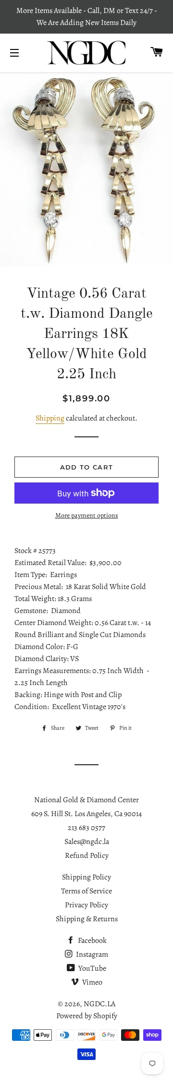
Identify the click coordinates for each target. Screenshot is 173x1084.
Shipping (50, 418)
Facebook (91, 940)
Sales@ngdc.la (86, 841)
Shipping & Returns (87, 919)
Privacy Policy (86, 905)
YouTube (91, 968)
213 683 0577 (86, 827)
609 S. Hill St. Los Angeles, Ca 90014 (86, 813)
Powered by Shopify (86, 1016)
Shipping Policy (86, 877)
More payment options (86, 515)
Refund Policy (87, 855)
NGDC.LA (99, 1004)
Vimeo (91, 982)
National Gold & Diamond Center (86, 800)
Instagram (91, 954)
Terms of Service (86, 891)
